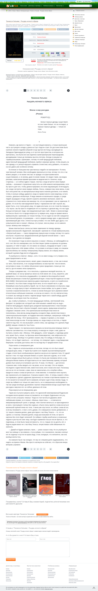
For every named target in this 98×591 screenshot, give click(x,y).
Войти (80, 1)
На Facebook (11, 29)
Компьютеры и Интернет (80, 43)
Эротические (51, 577)
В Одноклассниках (51, 29)
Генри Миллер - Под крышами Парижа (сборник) (13, 496)
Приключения (78, 27)
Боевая (28, 568)
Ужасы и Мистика (31, 579)
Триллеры (8, 579)
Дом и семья (77, 31)
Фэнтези (29, 580)
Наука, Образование (79, 20)
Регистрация (88, 1)
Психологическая (31, 577)
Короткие (50, 570)
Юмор (76, 41)
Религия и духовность (79, 35)
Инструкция (59, 64)
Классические (9, 575)
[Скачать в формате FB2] (42, 56)
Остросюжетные (52, 573)
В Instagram (37, 29)
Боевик (7, 568)
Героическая (30, 570)
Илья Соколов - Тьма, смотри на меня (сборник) (62, 496)
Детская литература (79, 29)
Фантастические (51, 572)
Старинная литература (80, 39)
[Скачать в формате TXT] (53, 56)
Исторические (9, 573)
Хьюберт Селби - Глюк (46, 495)
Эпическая (29, 582)
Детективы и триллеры (34, 5)
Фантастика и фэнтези (79, 14)
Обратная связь (72, 582)
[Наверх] (93, 588)
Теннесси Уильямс (41, 37)
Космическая (30, 573)
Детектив (8, 570)
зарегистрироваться (22, 522)
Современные (51, 575)
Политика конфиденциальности (76, 580)
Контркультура (40, 43)
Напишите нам (40, 62)
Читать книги (23, 5)
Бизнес (76, 33)
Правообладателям (73, 579)
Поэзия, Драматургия (79, 45)
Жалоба (33, 61)
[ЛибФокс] (12, 6)
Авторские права (38, 18)
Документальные (78, 23)
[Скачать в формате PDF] (63, 56)
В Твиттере (24, 29)
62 (50, 90)
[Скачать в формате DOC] (58, 56)
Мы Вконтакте (63, 29)
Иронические (9, 572)
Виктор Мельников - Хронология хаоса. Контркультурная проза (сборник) (30, 496)
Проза (76, 25)
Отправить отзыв (10, 559)
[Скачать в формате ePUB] (47, 56)
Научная (29, 575)
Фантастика (59, 5)
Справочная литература (80, 37)
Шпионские (8, 580)
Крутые (7, 577)
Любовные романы (48, 5)
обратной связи (49, 589)
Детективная (30, 572)
